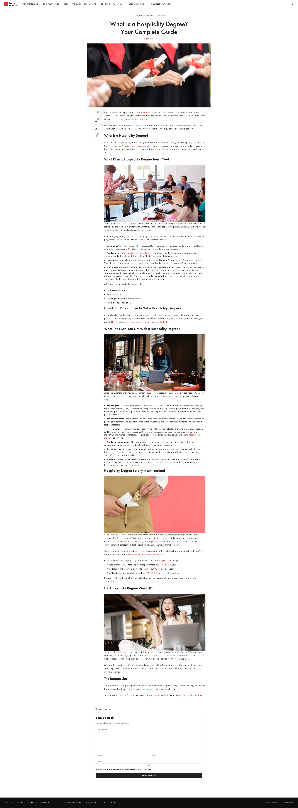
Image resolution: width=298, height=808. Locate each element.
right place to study (151, 695)
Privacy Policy (46, 803)
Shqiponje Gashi (150, 39)
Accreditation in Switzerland (70, 803)
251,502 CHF (166, 561)
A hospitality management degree (138, 146)
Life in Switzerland (137, 4)
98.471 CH (159, 569)
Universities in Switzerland (96, 803)
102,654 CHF (151, 573)
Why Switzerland (30, 4)
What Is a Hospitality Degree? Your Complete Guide (149, 28)
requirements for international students (149, 322)
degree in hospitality (144, 112)
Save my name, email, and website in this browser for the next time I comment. (123, 770)
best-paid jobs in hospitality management (145, 554)
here (114, 322)
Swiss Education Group (163, 4)
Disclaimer (20, 803)
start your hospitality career (190, 695)
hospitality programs (160, 315)
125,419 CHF (162, 565)
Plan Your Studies (51, 4)
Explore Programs (72, 4)
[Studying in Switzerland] (11, 4)
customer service (160, 149)
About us (9, 803)
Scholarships (90, 4)
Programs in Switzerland (112, 4)
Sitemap (113, 803)
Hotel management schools (134, 253)
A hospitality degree (117, 652)
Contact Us (32, 803)
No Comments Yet (105, 709)
